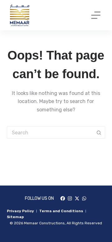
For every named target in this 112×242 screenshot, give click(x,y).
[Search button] (99, 132)
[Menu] (95, 15)
